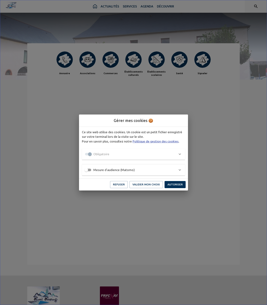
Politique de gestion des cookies (156, 141)
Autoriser (175, 184)
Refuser (119, 184)
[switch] (86, 169)
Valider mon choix (146, 184)
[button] (133, 154)
